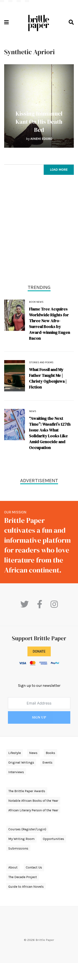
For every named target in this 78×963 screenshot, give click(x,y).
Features (39, 105)
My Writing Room (21, 839)
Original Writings (21, 762)
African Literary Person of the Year (33, 810)
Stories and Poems (41, 362)
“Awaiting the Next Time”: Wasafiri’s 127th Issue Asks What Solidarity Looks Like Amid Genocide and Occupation (50, 432)
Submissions (18, 848)
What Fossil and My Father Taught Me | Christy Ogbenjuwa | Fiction (48, 378)
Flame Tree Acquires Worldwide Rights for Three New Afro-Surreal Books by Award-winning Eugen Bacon (49, 323)
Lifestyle (14, 753)
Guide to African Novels (26, 887)
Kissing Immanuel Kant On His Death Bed (39, 122)
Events (47, 762)
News (32, 411)
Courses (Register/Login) (27, 829)
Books (50, 753)
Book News (36, 301)
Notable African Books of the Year (33, 801)
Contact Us (34, 867)
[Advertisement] (39, 231)
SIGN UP (39, 717)
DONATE (39, 651)
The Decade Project (22, 877)
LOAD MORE (59, 169)
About (12, 867)
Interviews (16, 772)
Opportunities (53, 839)
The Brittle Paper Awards (26, 791)
